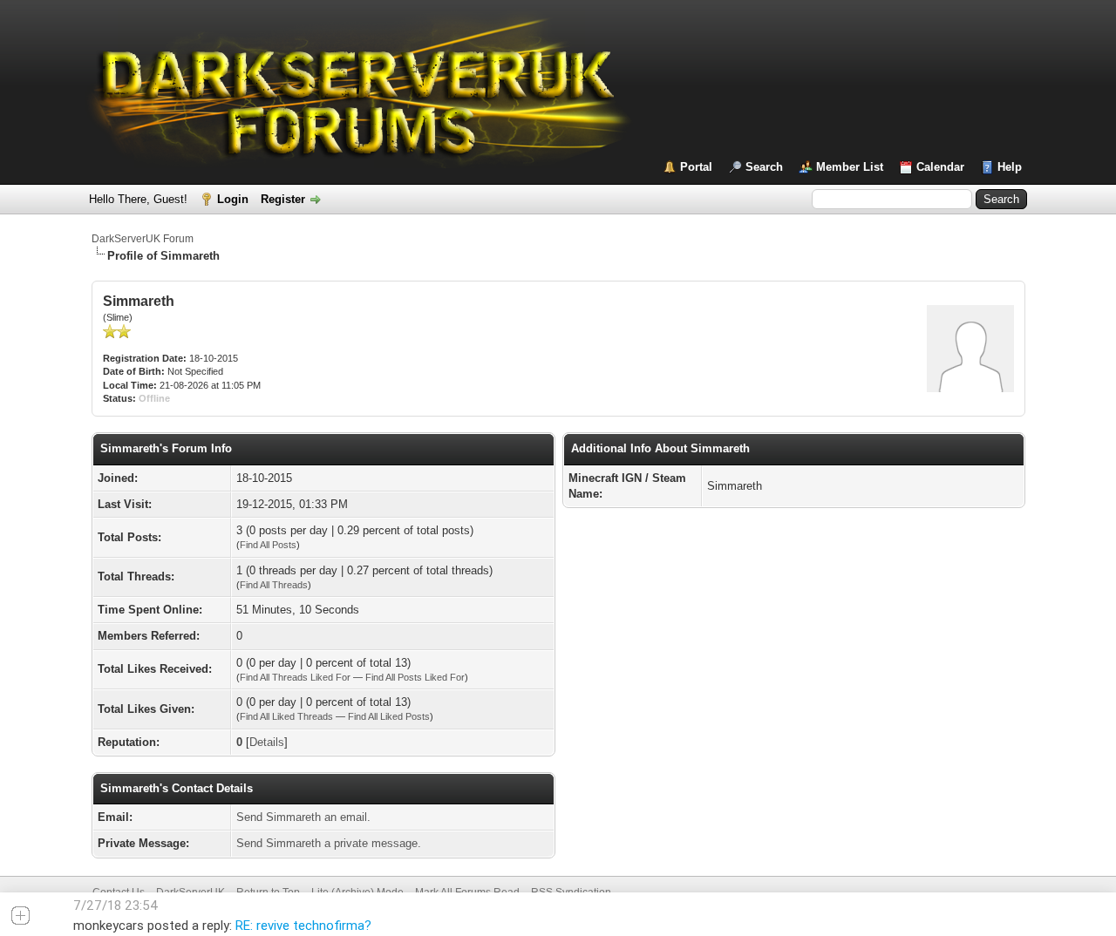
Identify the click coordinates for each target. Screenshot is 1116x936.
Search (764, 166)
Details (266, 742)
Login (232, 199)
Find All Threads (274, 585)
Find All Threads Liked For (295, 677)
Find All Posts (268, 544)
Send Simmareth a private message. (328, 843)
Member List (849, 166)
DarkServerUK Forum (143, 239)
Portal (696, 166)
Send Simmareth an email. (303, 817)
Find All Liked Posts (389, 716)
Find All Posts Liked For (415, 677)
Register (283, 199)
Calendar (940, 166)
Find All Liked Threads (286, 716)
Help (1009, 166)
